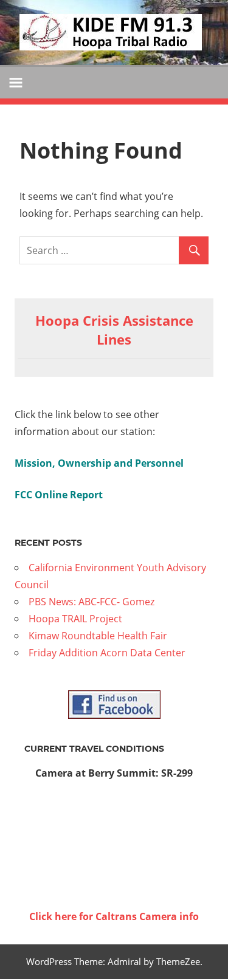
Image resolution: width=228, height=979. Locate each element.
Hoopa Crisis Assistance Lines (114, 329)
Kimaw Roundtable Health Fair (98, 635)
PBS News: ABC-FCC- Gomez (91, 601)
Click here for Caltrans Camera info (114, 916)
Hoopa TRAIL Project (75, 618)
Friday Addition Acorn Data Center (107, 652)
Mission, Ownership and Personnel (99, 463)
